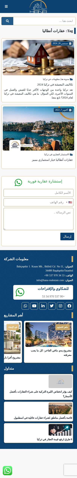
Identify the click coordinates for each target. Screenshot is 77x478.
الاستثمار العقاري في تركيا (56, 154)
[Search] (7, 21)
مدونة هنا (65, 79)
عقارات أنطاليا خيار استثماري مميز (52, 159)
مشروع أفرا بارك (11, 357)
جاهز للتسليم (62, 327)
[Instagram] (60, 306)
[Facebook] (69, 306)
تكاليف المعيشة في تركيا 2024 (55, 84)
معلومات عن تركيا (51, 79)
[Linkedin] (43, 306)
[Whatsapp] (25, 306)
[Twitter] (52, 306)
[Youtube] (34, 306)
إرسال (67, 236)
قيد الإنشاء (12, 327)
